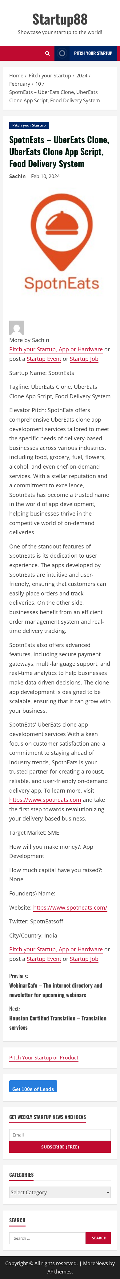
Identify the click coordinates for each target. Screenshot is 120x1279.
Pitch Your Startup (93, 53)
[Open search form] (47, 53)
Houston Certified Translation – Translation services (57, 1017)
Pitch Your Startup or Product (43, 1057)
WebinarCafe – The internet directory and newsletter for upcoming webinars (55, 985)
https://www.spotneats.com (45, 799)
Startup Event (44, 358)
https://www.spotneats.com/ (70, 907)
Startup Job (84, 358)
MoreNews (95, 1263)
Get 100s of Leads (33, 1089)
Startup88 (60, 19)
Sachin (17, 176)
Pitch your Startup (29, 125)
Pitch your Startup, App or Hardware (56, 349)
